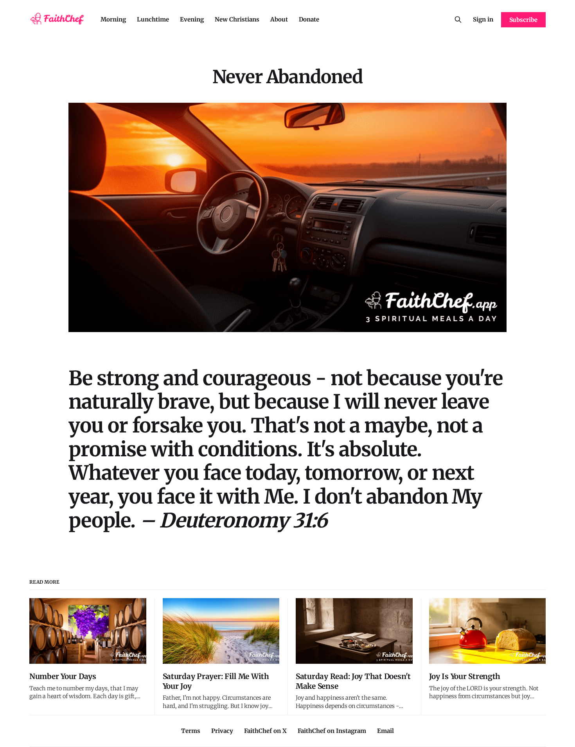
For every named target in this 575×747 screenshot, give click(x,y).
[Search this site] (458, 19)
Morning (113, 19)
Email (385, 730)
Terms (190, 730)
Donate (309, 19)
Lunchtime (153, 19)
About (279, 19)
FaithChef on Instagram (332, 730)
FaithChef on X (265, 730)
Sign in (483, 19)
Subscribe (523, 19)
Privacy (222, 730)
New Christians (237, 19)
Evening (192, 19)
